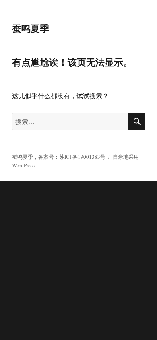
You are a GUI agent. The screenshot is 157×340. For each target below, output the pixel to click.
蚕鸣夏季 (30, 28)
